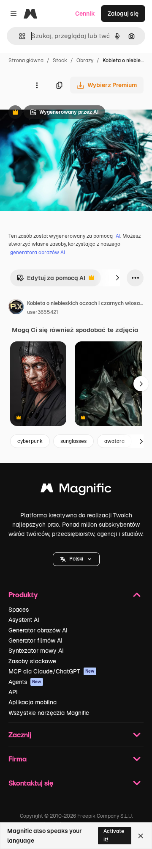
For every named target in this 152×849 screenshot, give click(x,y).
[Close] (140, 836)
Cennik (85, 13)
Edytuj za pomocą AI (50, 280)
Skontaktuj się (30, 782)
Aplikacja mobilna (32, 702)
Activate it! (113, 835)
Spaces (18, 609)
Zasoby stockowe (32, 661)
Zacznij (19, 734)
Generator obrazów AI (38, 630)
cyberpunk (30, 441)
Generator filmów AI (35, 640)
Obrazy (84, 60)
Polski (76, 558)
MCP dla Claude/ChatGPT (51, 671)
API (13, 692)
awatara (114, 441)
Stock (60, 60)
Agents (24, 682)
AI (118, 236)
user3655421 (42, 312)
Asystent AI (23, 620)
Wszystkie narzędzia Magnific (48, 713)
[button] (76, 559)
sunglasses (73, 441)
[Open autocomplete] (18, 36)
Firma (17, 758)
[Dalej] (117, 277)
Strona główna (25, 60)
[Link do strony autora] (16, 308)
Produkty (23, 594)
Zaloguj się (123, 13)
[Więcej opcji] (36, 85)
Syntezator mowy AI (36, 650)
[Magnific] (76, 490)
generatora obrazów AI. (38, 252)
